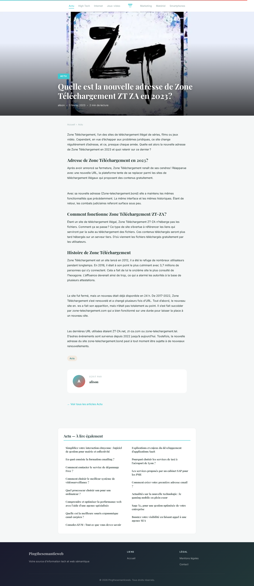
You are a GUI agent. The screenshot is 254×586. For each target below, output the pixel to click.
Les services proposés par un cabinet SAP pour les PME (160, 472)
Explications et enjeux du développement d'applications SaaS (156, 449)
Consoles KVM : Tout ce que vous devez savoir (93, 524)
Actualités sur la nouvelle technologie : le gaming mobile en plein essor (156, 495)
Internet (98, 5)
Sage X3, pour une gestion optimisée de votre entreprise (159, 507)
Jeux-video (113, 5)
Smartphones (177, 5)
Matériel (161, 5)
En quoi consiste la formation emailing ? (90, 459)
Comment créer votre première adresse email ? (159, 484)
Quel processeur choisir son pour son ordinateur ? (88, 492)
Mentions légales (189, 558)
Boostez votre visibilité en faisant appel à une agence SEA (159, 518)
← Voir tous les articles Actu (84, 404)
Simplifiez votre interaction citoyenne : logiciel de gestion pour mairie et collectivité (94, 449)
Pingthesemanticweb (46, 553)
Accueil (71, 124)
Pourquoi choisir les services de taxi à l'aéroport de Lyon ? (154, 461)
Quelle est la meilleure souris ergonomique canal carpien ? (92, 515)
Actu (71, 5)
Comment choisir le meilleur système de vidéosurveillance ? (90, 480)
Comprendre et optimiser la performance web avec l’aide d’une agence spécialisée (93, 503)
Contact (184, 564)
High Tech (84, 5)
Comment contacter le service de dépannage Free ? (92, 469)
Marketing (146, 5)
